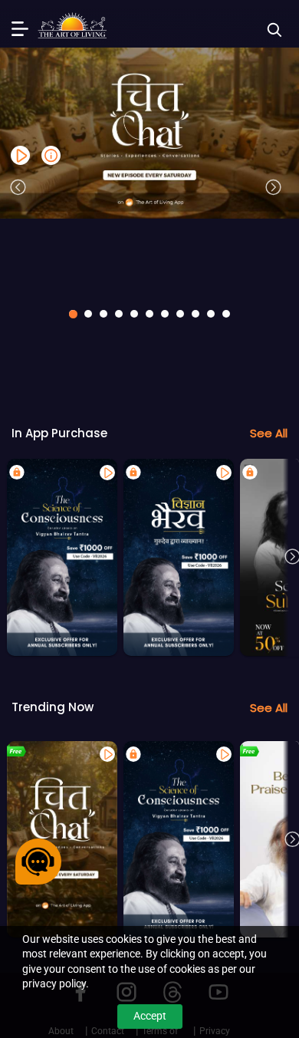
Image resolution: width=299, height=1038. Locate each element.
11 (226, 314)
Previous (18, 187)
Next (273, 187)
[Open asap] (38, 862)
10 (211, 314)
